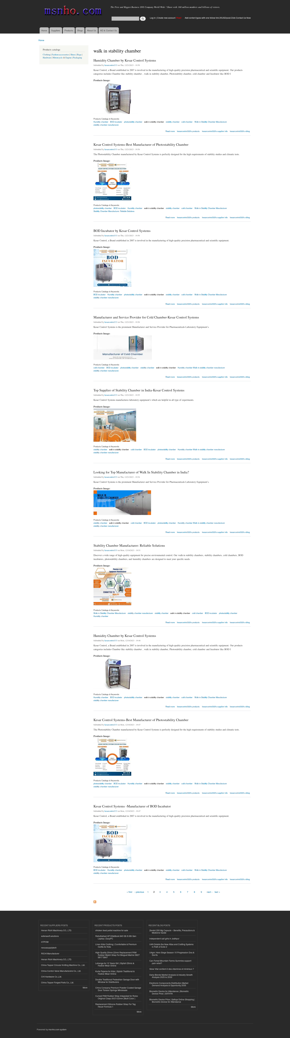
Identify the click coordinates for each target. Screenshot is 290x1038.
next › (209, 891)
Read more (170, 130)
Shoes (73, 54)
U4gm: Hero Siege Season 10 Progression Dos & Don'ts (171, 953)
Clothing (46, 54)
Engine (68, 57)
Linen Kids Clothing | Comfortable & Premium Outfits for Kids (116, 945)
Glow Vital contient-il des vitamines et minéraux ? (171, 968)
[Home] (72, 11)
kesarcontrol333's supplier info (215, 131)
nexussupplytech (49, 947)
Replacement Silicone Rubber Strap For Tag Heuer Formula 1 (115, 1005)
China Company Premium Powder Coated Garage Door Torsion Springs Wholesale (118, 988)
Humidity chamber (135, 208)
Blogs (80, 30)
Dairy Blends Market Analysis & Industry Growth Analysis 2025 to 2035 (171, 975)
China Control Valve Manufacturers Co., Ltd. (61, 970)
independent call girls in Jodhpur (164, 938)
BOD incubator (150, 449)
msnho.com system (57, 1029)
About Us (91, 30)
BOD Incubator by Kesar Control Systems (122, 230)
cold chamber (186, 121)
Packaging (77, 57)
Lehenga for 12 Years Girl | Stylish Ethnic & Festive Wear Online (114, 964)
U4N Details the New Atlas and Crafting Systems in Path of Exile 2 (171, 945)
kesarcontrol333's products (188, 131)
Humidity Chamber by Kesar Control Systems (124, 60)
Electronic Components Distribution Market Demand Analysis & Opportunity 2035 (168, 984)
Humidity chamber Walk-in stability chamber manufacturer (201, 367)
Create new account (166, 17)
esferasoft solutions (50, 936)
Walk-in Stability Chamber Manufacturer (211, 121)
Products (68, 30)
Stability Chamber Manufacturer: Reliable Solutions (113, 211)
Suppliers (55, 30)
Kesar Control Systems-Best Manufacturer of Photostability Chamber (140, 144)
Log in (153, 17)
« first (129, 891)
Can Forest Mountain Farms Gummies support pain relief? (170, 961)
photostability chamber (133, 121)
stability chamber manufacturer (106, 452)
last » (217, 891)
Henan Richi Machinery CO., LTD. (56, 930)
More (85, 987)
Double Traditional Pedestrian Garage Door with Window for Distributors (117, 980)
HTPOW (45, 941)
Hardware (47, 57)
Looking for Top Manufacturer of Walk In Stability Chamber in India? (141, 472)
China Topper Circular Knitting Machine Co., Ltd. (63, 965)
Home (44, 30)
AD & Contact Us (108, 30)
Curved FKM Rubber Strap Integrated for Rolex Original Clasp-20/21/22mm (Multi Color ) (116, 997)
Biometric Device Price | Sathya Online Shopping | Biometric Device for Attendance (172, 1000)
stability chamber (173, 121)
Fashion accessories (60, 54)
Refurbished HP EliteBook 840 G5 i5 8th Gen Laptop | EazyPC (115, 937)
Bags (79, 54)
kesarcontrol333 (111, 65)
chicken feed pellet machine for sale (111, 930)
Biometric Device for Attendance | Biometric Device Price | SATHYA (169, 992)
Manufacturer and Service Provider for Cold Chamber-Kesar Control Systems (146, 317)
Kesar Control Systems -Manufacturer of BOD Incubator (132, 806)
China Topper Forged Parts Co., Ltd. (57, 982)
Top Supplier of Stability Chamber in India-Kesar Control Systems (138, 390)
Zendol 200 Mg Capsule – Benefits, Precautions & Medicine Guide (172, 931)
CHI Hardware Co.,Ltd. (51, 976)
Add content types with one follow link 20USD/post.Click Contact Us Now (218, 17)
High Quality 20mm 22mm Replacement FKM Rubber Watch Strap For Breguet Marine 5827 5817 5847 (117, 955)
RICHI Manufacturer (50, 953)
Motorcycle (58, 57)
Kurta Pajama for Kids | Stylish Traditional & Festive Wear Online (115, 972)
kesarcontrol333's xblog (240, 131)
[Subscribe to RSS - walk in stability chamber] (94, 901)
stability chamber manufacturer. (106, 124)
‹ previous (139, 891)
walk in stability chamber (154, 121)
